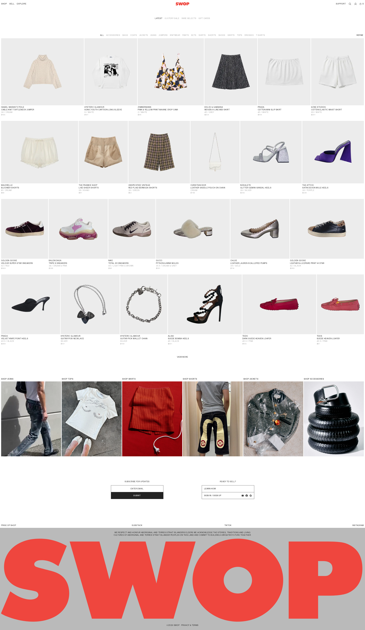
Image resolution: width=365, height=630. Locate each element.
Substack (137, 525)
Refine (360, 35)
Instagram (358, 525)
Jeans (153, 35)
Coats (133, 35)
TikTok (228, 525)
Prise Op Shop (8, 525)
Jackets (143, 35)
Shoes (221, 35)
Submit (137, 495)
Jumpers (163, 35)
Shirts (202, 35)
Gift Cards (204, 18)
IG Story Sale (172, 18)
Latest (158, 18)
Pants (185, 35)
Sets (193, 35)
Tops (239, 35)
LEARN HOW (210, 489)
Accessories (113, 35)
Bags (125, 35)
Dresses (249, 35)
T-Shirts (260, 35)
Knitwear (175, 35)
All (102, 35)
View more (182, 357)
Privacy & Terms (189, 625)
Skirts (231, 35)
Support (341, 4)
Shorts (212, 35)
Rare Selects (189, 18)
